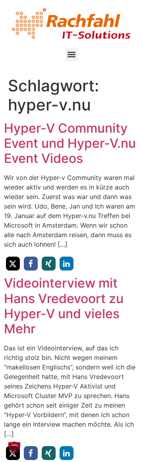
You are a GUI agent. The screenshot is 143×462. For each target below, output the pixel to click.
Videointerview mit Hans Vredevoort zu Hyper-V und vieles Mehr (64, 305)
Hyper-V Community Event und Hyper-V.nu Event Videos (70, 143)
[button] (71, 54)
